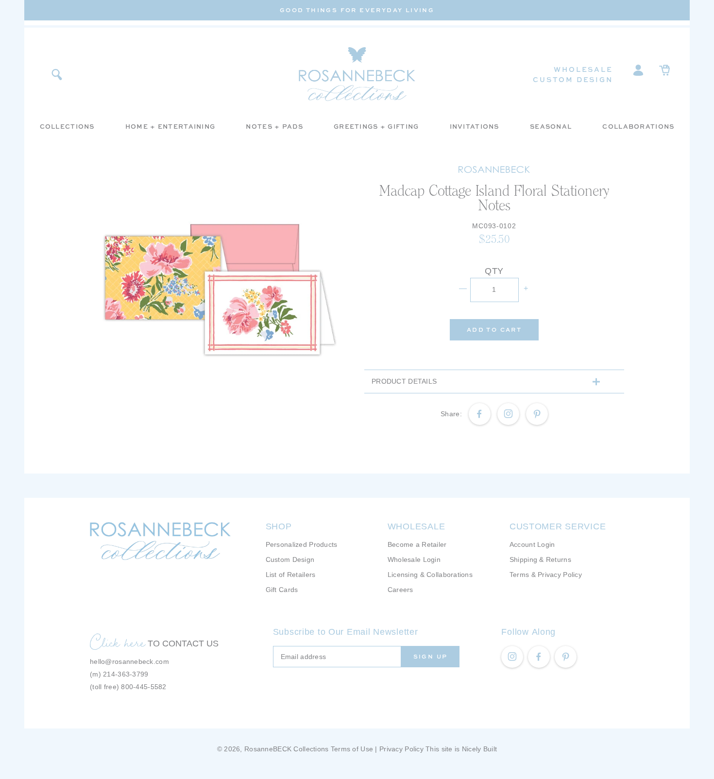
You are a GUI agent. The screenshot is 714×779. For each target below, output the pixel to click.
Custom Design (572, 79)
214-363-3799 (125, 674)
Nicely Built (479, 749)
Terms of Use (352, 749)
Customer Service (558, 526)
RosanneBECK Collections (286, 749)
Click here (117, 642)
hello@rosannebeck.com (129, 661)
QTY (494, 271)
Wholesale (583, 69)
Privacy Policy (401, 749)
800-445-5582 (143, 687)
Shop (279, 526)
